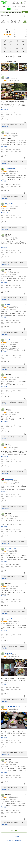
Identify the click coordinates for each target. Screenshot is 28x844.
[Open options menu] (26, 77)
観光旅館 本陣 (5, 15)
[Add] (25, 16)
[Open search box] (3, 56)
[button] (5, 67)
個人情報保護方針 (16, 840)
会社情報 (9, 840)
